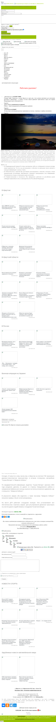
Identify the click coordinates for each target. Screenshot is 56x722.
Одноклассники (9, 535)
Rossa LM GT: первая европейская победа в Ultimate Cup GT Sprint (7, 600)
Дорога (5, 71)
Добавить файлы (5, 26)
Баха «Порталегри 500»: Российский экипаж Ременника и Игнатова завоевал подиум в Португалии (42, 602)
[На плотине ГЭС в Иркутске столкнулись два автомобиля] (28, 448)
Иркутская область (8, 57)
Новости (6, 54)
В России (6, 58)
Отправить (4, 31)
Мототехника (7, 68)
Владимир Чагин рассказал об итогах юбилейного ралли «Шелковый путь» (10, 622)
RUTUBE (19, 543)
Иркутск (6, 55)
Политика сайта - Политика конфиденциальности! (28, 690)
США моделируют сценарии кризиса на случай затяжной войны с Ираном (9, 678)
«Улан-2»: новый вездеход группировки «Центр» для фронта (9, 390)
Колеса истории (7, 74)
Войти (2, 2)
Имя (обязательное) (6, 554)
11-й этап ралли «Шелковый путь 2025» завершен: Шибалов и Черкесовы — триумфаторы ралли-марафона (26, 642)
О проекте (6, 77)
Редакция (6, 78)
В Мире (5, 60)
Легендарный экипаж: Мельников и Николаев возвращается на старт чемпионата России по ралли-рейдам (27, 602)
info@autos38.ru (31, 526)
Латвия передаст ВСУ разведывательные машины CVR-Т (9, 410)
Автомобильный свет (8, 67)
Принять (2, 721)
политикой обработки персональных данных (25, 719)
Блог (5, 66)
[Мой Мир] (9, 517)
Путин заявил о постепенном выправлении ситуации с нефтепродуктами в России (43, 343)
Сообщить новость (6, 33)
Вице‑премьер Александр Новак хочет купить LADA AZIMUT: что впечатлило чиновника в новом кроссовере (25, 344)
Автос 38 (6, 53)
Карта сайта (6, 64)
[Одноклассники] (5, 517)
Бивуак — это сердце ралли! (43, 620)
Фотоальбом (6, 75)
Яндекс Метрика (21, 716)
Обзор (10, 26)
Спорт (5, 61)
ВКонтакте (12, 538)
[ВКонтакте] (3, 517)
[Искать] (2, 49)
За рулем (6, 73)
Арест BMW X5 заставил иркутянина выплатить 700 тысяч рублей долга (9, 207)
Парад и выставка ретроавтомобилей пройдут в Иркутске (44, 227)
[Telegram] (7, 517)
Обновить (10, 575)
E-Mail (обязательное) (7, 557)
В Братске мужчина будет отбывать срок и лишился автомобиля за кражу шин (26, 314)
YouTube (15, 540)
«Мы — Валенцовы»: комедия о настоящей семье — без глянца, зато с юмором (9, 364)
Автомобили (6, 70)
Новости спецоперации (9, 63)
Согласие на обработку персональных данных (12, 29)
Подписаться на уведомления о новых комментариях (14, 573)
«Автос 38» (18, 511)
